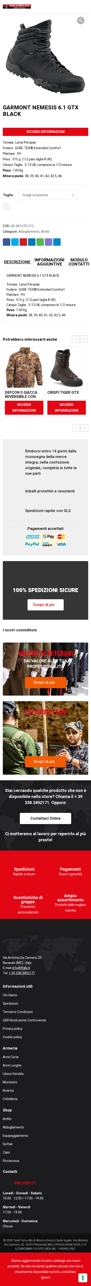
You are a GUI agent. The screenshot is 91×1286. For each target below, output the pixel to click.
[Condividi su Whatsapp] (40, 242)
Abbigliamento (29, 231)
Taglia (8, 195)
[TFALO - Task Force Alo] (17, 6)
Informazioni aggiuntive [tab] (49, 262)
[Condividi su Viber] (48, 242)
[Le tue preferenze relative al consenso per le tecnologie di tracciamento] (82, 1277)
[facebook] (4, 943)
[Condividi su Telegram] (57, 242)
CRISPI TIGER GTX (63, 392)
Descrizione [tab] (17, 262)
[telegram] (35, 943)
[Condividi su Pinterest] (23, 242)
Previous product (76, 428)
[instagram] (20, 943)
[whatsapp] (50, 943)
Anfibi (45, 231)
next (84, 339)
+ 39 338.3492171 (22, 973)
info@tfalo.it (21, 968)
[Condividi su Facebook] (6, 242)
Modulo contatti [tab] (79, 262)
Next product (84, 428)
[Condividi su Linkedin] (31, 242)
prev (75, 339)
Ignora (45, 1277)
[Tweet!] (15, 242)
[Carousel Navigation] (80, 339)
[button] (80, 20)
